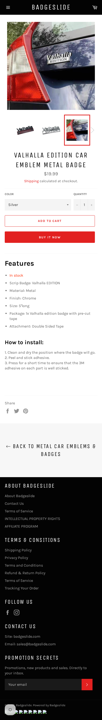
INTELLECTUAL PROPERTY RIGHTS (32, 518)
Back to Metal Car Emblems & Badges (53, 450)
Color (9, 194)
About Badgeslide (20, 496)
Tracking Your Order (22, 588)
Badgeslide (51, 7)
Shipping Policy (18, 550)
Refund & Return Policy (25, 573)
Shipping (31, 181)
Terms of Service (19, 511)
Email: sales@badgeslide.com (30, 644)
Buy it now (50, 237)
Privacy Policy (16, 557)
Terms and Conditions (24, 565)
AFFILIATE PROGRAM (21, 526)
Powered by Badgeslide (49, 705)
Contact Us (14, 503)
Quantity (80, 194)
